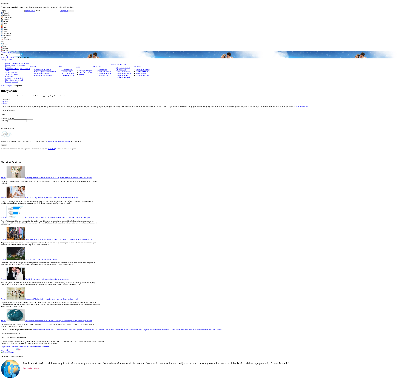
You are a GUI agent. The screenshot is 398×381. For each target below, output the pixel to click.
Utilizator (4, 103)
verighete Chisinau (149, 330)
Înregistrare (64, 11)
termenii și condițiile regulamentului (59, 141)
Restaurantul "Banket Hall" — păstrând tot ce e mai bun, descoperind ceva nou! (51, 299)
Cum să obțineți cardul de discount (45, 71)
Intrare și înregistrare (8, 57)
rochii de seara (55, 330)
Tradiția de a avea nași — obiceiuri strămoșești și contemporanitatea (47, 279)
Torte (7, 71)
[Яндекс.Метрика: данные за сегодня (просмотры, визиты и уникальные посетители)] (7, 352)
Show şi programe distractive (14, 80)
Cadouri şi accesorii (11, 82)
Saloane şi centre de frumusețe (15, 65)
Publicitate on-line (302, 106)
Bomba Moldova (217, 330)
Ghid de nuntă (102, 70)
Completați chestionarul (31, 368)
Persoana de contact (7, 118)
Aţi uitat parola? (30, 11)
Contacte (32, 347)
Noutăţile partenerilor (86, 72)
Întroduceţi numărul (7, 128)
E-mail (3, 114)
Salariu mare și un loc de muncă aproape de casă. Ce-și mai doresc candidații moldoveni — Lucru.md (58, 239)
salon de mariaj (89, 330)
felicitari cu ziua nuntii (204, 330)
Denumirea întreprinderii (9, 110)
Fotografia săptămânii (123, 68)
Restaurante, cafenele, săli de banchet (17, 69)
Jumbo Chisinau (120, 330)
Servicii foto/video (11, 72)
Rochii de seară (66, 71)
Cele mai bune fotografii (123, 71)
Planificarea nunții (103, 75)
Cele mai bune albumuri (123, 73)
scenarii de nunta (169, 330)
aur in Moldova (191, 330)
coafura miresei (181, 330)
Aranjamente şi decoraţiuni (14, 78)
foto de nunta (159, 330)
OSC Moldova (99, 330)
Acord (16, 347)
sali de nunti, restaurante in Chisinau (72, 330)
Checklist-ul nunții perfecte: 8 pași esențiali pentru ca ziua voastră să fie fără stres (51, 197)
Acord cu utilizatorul (142, 75)
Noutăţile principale (85, 71)
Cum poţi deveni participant (43, 75)
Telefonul (4, 120)
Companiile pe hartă (104, 73)
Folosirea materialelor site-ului (11, 333)
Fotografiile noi (121, 70)
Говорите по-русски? (8, 52)
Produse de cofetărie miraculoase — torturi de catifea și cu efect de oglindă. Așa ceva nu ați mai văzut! (58, 321)
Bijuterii (8, 67)
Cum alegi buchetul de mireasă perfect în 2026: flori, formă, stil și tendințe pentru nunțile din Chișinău (58, 178)
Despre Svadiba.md (7, 347)
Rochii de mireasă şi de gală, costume (17, 63)
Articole (81, 74)
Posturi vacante (141, 73)
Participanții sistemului (41, 73)
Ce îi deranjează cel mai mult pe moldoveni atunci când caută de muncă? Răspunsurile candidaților (57, 217)
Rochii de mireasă (67, 70)
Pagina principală (6, 86)
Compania (4, 101)
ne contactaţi (52, 149)
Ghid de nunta (109, 330)
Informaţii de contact (142, 70)
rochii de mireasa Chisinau (41, 330)
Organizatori (9, 76)
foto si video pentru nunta (134, 330)
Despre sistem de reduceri (42, 70)
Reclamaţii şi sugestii (22, 57)
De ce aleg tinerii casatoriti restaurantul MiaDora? (41, 259)
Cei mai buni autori (122, 75)
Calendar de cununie (104, 71)
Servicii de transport (11, 74)
